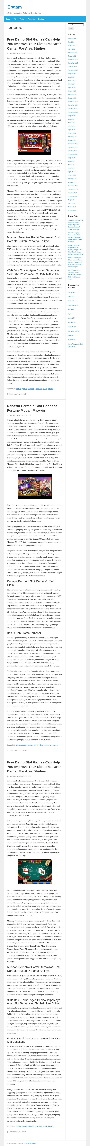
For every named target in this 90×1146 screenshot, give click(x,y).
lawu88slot (38, 744)
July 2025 (71, 77)
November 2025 (73, 63)
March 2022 (72, 207)
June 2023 (71, 165)
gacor (24, 744)
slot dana (71, 309)
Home (7, 19)
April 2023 (71, 172)
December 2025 (73, 59)
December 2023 (73, 144)
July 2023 (71, 161)
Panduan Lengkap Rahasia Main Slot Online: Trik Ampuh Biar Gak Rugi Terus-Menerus (75, 237)
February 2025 (72, 94)
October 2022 (72, 193)
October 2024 (72, 109)
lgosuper (71, 335)
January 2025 (72, 98)
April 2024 (71, 130)
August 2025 (72, 74)
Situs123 (71, 301)
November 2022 (73, 189)
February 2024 (72, 137)
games (24, 388)
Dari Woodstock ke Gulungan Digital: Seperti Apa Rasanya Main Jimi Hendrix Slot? (74, 274)
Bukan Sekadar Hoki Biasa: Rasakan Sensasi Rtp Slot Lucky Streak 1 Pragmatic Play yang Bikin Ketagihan (75, 262)
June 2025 (71, 81)
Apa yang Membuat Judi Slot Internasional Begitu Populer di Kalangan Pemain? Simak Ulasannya (76, 224)
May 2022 (71, 200)
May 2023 (71, 168)
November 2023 (73, 147)
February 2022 (72, 210)
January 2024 (72, 140)
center (18, 388)
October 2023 (72, 151)
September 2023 (73, 154)
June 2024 (71, 123)
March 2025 (72, 91)
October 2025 (72, 66)
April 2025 (71, 87)
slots (45, 388)
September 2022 (73, 196)
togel (69, 314)
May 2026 (71, 45)
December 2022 (73, 186)
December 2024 (73, 101)
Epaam (14, 7)
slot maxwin (72, 322)
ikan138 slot (72, 327)
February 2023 (72, 179)
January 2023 (72, 182)
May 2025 (71, 84)
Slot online (71, 340)
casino (18, 744)
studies (50, 388)
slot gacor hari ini (73, 331)
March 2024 (72, 133)
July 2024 (71, 119)
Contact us (42, 19)
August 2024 (72, 116)
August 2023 (72, 158)
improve (31, 388)
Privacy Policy (19, 19)
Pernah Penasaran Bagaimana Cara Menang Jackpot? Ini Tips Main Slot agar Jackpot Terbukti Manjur (76, 249)
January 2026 (72, 56)
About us (31, 19)
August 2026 (72, 38)
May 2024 (71, 126)
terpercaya (54, 744)
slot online (71, 292)
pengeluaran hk (73, 305)
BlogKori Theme (31, 1143)
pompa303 (71, 318)
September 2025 (73, 70)
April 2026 (71, 49)
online (45, 744)
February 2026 (72, 52)
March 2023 (72, 175)
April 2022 (71, 203)
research (39, 388)
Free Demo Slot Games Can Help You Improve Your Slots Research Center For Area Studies (34, 43)
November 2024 (73, 105)
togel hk (70, 296)
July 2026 (71, 42)
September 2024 (73, 112)
